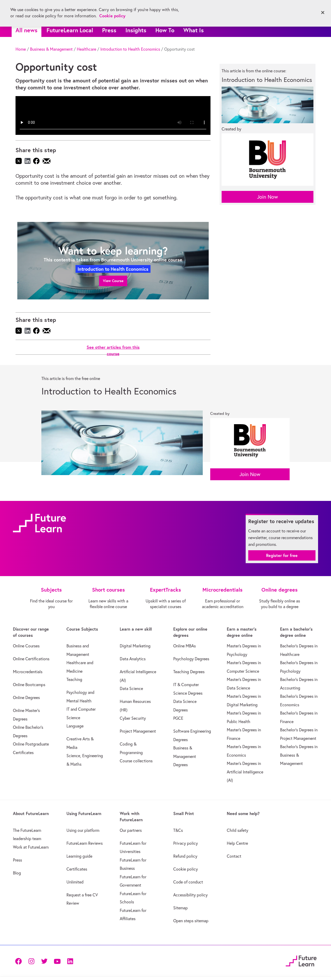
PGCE (178, 718)
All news (26, 30)
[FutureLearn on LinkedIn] (70, 961)
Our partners (131, 830)
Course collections (136, 760)
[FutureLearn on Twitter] (44, 961)
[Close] (322, 12)
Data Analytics (133, 658)
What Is (193, 30)
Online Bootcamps (29, 684)
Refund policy (185, 856)
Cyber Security (133, 718)
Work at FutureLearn (31, 847)
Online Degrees (26, 697)
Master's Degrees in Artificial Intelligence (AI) (245, 772)
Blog (17, 872)
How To (164, 30)
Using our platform (82, 830)
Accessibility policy (190, 894)
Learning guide (79, 856)
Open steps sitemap (190, 920)
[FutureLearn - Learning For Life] (301, 960)
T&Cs (178, 830)
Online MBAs (184, 645)
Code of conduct (188, 882)
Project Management (138, 731)
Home (21, 49)
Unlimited (75, 882)
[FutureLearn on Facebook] (19, 961)
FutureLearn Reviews (84, 843)
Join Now (267, 196)
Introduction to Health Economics (130, 49)
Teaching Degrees (189, 671)
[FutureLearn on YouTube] (57, 961)
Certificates (76, 869)
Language (75, 725)
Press (109, 30)
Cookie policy (185, 869)
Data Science (131, 688)
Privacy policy (185, 843)
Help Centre (237, 843)
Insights (135, 30)
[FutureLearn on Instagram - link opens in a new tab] (31, 961)
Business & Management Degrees (184, 756)
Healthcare (86, 49)
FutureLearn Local (70, 30)
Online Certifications (31, 658)
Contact (234, 856)
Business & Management (51, 49)
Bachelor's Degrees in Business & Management (299, 755)
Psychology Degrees (191, 658)
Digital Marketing (135, 645)
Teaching (74, 679)
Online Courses (26, 645)
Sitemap (180, 907)
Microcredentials (27, 671)
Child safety (237, 830)
